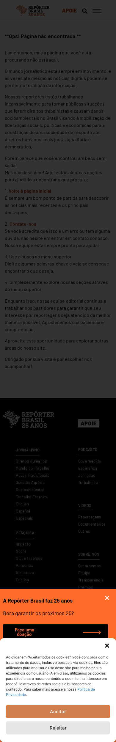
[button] (107, 646)
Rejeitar (58, 728)
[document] (58, 371)
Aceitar (58, 711)
